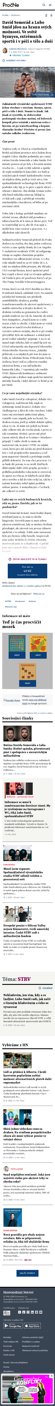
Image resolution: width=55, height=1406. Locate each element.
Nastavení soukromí (30, 1346)
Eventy (6, 1367)
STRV (24, 979)
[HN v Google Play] (12, 1325)
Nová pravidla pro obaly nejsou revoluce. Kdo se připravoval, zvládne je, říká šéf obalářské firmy (26, 1238)
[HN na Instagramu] (28, 1312)
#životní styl (11, 606)
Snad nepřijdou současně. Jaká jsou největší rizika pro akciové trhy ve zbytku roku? (26, 1178)
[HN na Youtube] (40, 1312)
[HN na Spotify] (36, 1312)
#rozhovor (20, 601)
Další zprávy (27, 1273)
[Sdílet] (46, 15)
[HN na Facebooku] (23, 1312)
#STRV (8, 601)
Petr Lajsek (17, 1169)
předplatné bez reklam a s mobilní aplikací (22, 586)
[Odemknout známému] (51, 15)
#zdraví (32, 601)
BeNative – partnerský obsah (20, 796)
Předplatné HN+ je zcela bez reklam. (39, 713)
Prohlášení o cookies (31, 1342)
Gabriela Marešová (18, 49)
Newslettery (8, 1371)
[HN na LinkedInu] (32, 1312)
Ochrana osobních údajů (32, 1337)
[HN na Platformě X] (19, 1312)
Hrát (17, 655)
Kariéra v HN (8, 1351)
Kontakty (7, 1337)
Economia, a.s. (21, 1297)
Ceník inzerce (9, 1355)
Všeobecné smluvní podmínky (35, 1351)
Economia (7, 1346)
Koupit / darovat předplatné (15, 1363)
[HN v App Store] (32, 1325)
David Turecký (43, 95)
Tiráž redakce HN (10, 1342)
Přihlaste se (38, 594)
